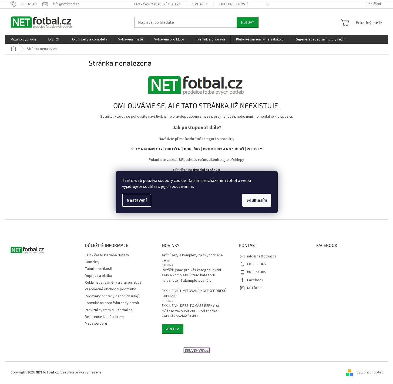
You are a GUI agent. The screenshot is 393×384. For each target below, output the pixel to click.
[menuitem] (24, 39)
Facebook (255, 280)
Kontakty (200, 4)
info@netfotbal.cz (261, 256)
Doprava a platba (98, 275)
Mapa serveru (96, 323)
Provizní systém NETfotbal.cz (108, 310)
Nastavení (137, 200)
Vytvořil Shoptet (370, 372)
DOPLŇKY (192, 149)
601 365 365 (256, 264)
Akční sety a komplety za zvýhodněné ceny (192, 258)
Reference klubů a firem (104, 317)
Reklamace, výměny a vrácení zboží (113, 282)
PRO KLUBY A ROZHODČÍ (223, 149)
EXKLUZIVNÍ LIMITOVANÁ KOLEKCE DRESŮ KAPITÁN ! (194, 293)
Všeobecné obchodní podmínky (110, 289)
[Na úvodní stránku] (197, 83)
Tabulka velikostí (233, 4)
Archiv (172, 329)
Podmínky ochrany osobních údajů (112, 296)
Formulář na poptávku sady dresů (112, 303)
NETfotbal (255, 288)
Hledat (247, 22)
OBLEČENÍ (173, 149)
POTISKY (254, 149)
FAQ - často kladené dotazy (157, 4)
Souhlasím (256, 200)
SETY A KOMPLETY (147, 149)
